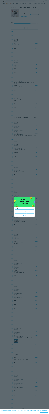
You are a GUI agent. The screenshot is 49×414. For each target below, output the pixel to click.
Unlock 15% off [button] (24, 213)
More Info (47, 412)
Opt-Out (44, 412)
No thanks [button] (24, 215)
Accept (41, 412)
